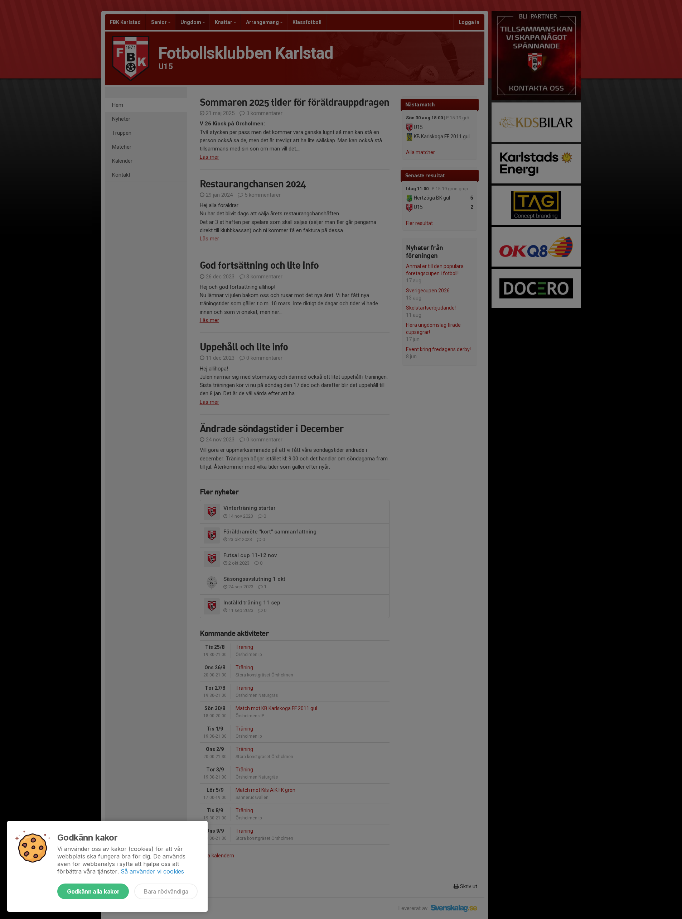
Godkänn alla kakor (93, 891)
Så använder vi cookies (152, 871)
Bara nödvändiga (166, 891)
